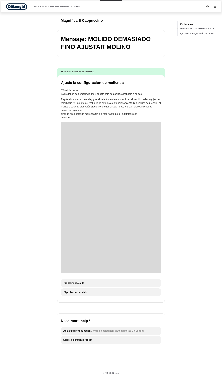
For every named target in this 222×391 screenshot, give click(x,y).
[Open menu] (214, 6)
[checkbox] (111, 283)
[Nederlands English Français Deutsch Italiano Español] (207, 6)
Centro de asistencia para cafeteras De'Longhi (56, 6)
